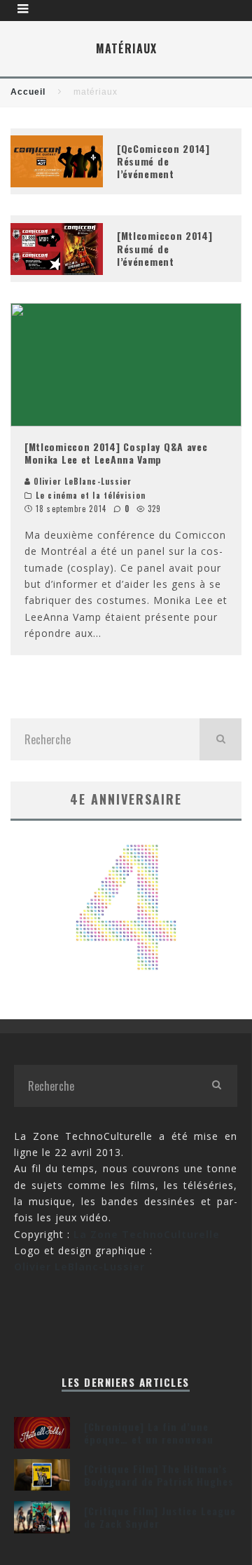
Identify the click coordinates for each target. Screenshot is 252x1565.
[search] (220, 739)
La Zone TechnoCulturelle (147, 1234)
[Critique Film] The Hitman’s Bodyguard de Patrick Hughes (159, 1475)
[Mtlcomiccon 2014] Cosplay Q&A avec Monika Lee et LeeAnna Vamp (116, 452)
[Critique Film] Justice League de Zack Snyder (160, 1517)
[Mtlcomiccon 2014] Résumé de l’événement (165, 248)
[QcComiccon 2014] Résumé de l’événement (163, 161)
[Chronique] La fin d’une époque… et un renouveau (149, 1432)
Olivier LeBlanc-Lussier (81, 481)
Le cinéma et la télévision (91, 495)
